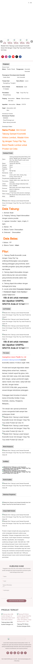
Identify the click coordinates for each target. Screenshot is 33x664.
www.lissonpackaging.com (24, 659)
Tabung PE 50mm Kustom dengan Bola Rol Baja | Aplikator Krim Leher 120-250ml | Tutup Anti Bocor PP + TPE (24, 625)
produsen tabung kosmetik (11, 360)
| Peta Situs (16, 660)
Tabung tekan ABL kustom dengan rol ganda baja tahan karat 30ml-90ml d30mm (8, 623)
